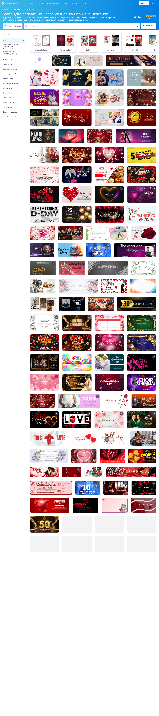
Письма (17, 26)
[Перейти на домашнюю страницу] (9, 3)
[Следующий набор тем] (156, 42)
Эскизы (7, 26)
